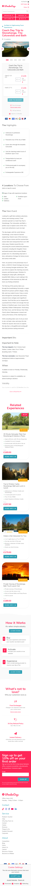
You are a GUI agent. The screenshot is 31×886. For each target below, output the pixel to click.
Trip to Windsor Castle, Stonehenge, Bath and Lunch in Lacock (14, 486)
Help (3, 819)
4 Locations (7, 39)
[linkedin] (16, 809)
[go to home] (9, 6)
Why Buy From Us (7, 821)
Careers (4, 849)
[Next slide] (29, 49)
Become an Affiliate (8, 853)
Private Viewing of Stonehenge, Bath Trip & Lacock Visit (14, 585)
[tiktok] (3, 809)
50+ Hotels (24, 532)
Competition (5, 841)
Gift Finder (24, 4)
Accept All (15, 876)
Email (3, 772)
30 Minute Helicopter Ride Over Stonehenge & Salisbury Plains (14, 435)
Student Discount (7, 831)
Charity (4, 825)
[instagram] (6, 809)
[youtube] (12, 809)
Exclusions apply (17, 768)
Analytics (16, 884)
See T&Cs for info (15, 725)
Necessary (8, 884)
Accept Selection (12, 880)
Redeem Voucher (7, 817)
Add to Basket (15, 100)
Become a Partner (7, 851)
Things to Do (6, 829)
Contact (4, 823)
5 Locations (24, 480)
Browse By (7, 15)
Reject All (21, 880)
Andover (24, 430)
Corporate (5, 833)
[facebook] (9, 809)
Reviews (4, 827)
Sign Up (23, 779)
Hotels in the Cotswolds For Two (14, 536)
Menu (25, 7)
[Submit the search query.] (27, 11)
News (4, 845)
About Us (5, 847)
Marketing (25, 884)
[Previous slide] (2, 49)
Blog (3, 843)
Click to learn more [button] (15, 107)
